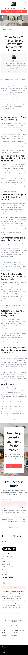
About (3, 569)
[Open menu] (26, 17)
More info (18, 649)
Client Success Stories (7, 556)
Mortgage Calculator (7, 572)
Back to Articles (7, 29)
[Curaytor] (9, 550)
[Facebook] (2, 542)
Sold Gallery (5, 574)
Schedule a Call (6, 564)
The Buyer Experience (7, 561)
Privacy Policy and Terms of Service (16, 521)
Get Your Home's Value (8, 566)
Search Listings (6, 559)
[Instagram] (8, 542)
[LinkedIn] (5, 542)
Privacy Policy (14, 625)
